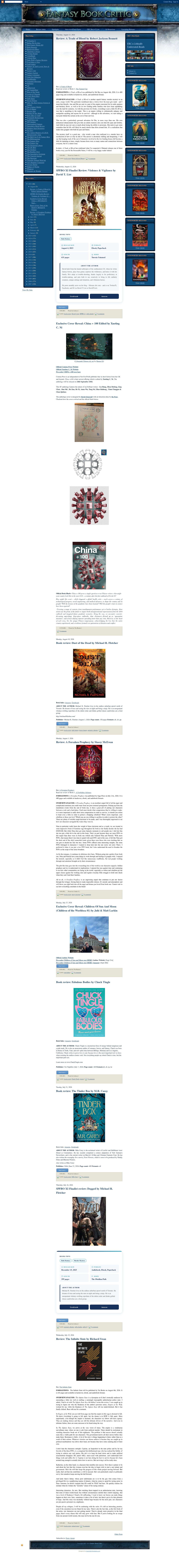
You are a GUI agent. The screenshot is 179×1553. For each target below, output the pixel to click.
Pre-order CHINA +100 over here (68, 372)
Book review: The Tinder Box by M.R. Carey (82, 1091)
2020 (30, 249)
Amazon (104, 296)
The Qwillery (31, 150)
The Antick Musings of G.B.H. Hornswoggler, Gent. (37, 133)
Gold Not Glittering (34, 77)
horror (82, 1079)
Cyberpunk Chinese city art (84, 361)
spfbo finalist (90, 314)
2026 (30, 184)
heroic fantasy (83, 730)
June (31, 219)
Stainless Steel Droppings (36, 128)
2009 (30, 278)
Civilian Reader (32, 53)
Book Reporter (32, 47)
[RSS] (22, 1545)
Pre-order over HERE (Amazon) (78, 962)
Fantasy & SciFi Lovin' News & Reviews (38, 67)
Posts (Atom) (70, 1538)
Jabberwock (31, 88)
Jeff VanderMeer (32, 90)
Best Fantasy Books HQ (35, 45)
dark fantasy (75, 730)
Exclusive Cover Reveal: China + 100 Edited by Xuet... (38, 200)
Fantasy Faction (32, 73)
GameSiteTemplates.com (93, 1551)
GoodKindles (31, 79)
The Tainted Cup (81, 89)
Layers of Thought (33, 94)
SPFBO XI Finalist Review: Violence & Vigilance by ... (40, 195)
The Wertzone (32, 158)
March (32, 227)
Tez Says (30, 130)
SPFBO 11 (83, 314)
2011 (30, 273)
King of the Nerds (33, 92)
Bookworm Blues (33, 49)
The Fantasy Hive (33, 141)
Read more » (62, 307)
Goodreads (74, 296)
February (33, 230)
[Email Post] (81, 155)
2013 (30, 268)
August (32, 186)
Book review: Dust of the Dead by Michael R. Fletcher (39, 207)
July (31, 217)
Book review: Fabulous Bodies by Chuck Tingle (83, 982)
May (31, 222)
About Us (132, 71)
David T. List (75, 314)
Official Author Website (65, 957)
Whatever (30, 169)
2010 (30, 276)
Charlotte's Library (33, 51)
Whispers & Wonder (34, 171)
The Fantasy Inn (32, 143)
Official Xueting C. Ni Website (67, 369)
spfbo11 (85, 1327)
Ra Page (115, 396)
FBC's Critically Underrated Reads (136, 45)
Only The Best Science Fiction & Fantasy (38, 104)
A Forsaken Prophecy (66, 790)
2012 (30, 270)
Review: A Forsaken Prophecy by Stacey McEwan (40, 213)
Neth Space (31, 98)
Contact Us (132, 73)
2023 (30, 241)
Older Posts (118, 1534)
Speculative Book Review (36, 126)
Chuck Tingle (75, 1079)
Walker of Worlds (33, 167)
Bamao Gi (99, 361)
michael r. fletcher (93, 730)
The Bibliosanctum (33, 139)
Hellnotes (30, 83)
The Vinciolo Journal (34, 156)
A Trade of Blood (65, 86)
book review (67, 158)
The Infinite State (65, 1387)
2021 (30, 246)
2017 (30, 257)
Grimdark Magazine (34, 81)
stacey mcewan (76, 894)
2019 (30, 252)
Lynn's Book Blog (33, 96)
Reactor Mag (31, 111)
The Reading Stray (33, 152)
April (32, 225)
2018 (30, 254)
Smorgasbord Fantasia (34, 124)
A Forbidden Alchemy (83, 792)
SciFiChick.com (32, 120)
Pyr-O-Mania (31, 109)
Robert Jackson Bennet (78, 158)
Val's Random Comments (35, 162)
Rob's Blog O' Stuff (33, 115)
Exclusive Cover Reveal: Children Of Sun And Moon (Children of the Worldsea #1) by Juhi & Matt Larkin (86, 908)
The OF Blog (31, 147)
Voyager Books (32, 164)
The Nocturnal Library (35, 145)
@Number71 (31, 41)
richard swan (75, 1526)
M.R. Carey (75, 1177)
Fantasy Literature (33, 75)
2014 (30, 265)
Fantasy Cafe (31, 71)
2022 (30, 244)
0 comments (92, 158)
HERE (142, 108)
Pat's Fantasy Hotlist (34, 107)
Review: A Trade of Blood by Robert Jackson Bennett (40, 190)
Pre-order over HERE (74, 960)
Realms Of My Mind (34, 113)
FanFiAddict (31, 64)
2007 (30, 284)
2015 (30, 262)
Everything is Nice (33, 62)
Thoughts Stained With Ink (36, 160)
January (32, 233)
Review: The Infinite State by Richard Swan (81, 1339)
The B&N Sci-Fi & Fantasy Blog (38, 137)
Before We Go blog (33, 43)
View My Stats (27, 290)
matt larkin (67, 972)
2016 (30, 260)
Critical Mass (31, 58)
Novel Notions (32, 100)
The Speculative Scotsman (36, 154)
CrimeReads (31, 56)
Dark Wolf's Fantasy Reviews (37, 60)
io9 (28, 86)
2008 (30, 281)
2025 (30, 236)
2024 (30, 238)
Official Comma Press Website (67, 366)
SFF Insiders (31, 122)
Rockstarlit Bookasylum (35, 117)
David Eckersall (87, 396)
